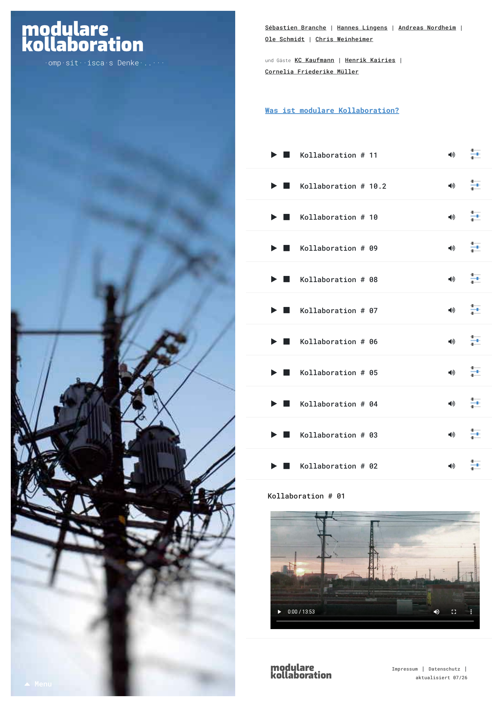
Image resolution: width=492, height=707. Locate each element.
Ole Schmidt (285, 39)
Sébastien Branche (295, 27)
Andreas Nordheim (427, 27)
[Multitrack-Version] (475, 154)
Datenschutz (444, 669)
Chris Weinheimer (344, 39)
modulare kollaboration (83, 37)
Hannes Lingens (362, 27)
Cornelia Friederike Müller (312, 71)
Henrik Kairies (370, 59)
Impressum (405, 669)
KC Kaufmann (314, 59)
